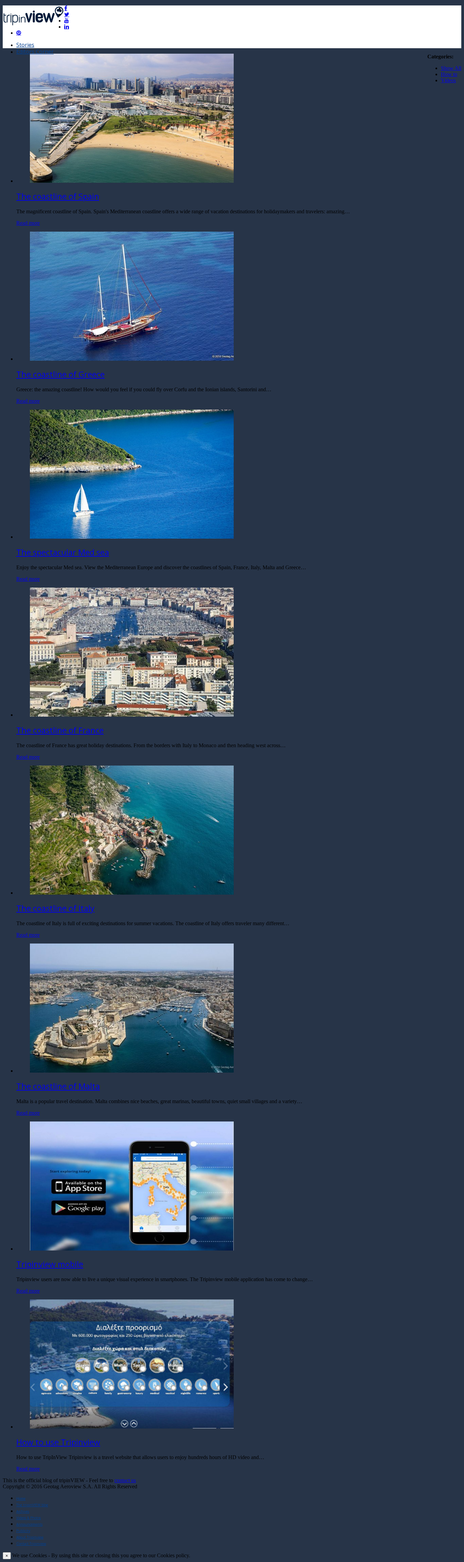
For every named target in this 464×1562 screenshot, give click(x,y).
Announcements (29, 1524)
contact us (125, 1480)
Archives (22, 1511)
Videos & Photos (28, 1517)
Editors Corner (35, 51)
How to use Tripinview (58, 1442)
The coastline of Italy (55, 908)
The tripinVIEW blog (32, 1505)
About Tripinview (29, 1537)
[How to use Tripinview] (132, 1427)
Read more (28, 223)
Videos (448, 80)
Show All (451, 68)
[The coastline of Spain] (132, 181)
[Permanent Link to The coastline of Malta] (132, 1071)
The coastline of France (60, 730)
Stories (25, 45)
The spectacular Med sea (62, 552)
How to (449, 74)
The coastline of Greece (60, 374)
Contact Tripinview (31, 1543)
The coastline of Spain (57, 196)
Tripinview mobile (49, 1264)
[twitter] (66, 14)
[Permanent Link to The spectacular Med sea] (132, 537)
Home (20, 1498)
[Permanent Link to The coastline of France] (132, 715)
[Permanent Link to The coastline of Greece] (132, 359)
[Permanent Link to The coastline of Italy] (132, 893)
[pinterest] (18, 32)
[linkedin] (66, 26)
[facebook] (65, 8)
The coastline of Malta (58, 1086)
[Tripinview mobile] (132, 1249)
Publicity (23, 1530)
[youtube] (66, 20)
